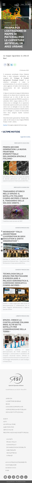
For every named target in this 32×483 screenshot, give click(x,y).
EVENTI (5, 419)
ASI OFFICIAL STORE (9, 424)
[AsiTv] (1, 250)
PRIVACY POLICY (11, 442)
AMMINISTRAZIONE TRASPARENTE (16, 462)
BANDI (8, 404)
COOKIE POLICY (11, 444)
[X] (1, 231)
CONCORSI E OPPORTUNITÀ (14, 406)
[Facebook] (5, 477)
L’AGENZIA (9, 398)
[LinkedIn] (1, 243)
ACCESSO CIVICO (10, 468)
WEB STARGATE (11, 450)
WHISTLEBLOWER (10, 465)
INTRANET (9, 455)
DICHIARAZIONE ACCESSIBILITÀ (16, 447)
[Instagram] (1, 235)
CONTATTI (9, 439)
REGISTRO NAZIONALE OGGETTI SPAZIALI (16, 432)
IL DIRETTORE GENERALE (13, 401)
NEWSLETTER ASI (11, 453)
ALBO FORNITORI (8, 427)
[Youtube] (17, 477)
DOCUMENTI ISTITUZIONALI (14, 412)
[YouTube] (1, 239)
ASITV (5, 421)
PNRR (7, 470)
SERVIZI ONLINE (8, 430)
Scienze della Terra (11, 25)
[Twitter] (9, 477)
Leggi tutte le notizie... (25, 136)
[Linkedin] (21, 477)
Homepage (8, 23)
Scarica (5, 125)
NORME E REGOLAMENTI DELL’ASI (16, 409)
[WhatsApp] (1, 246)
